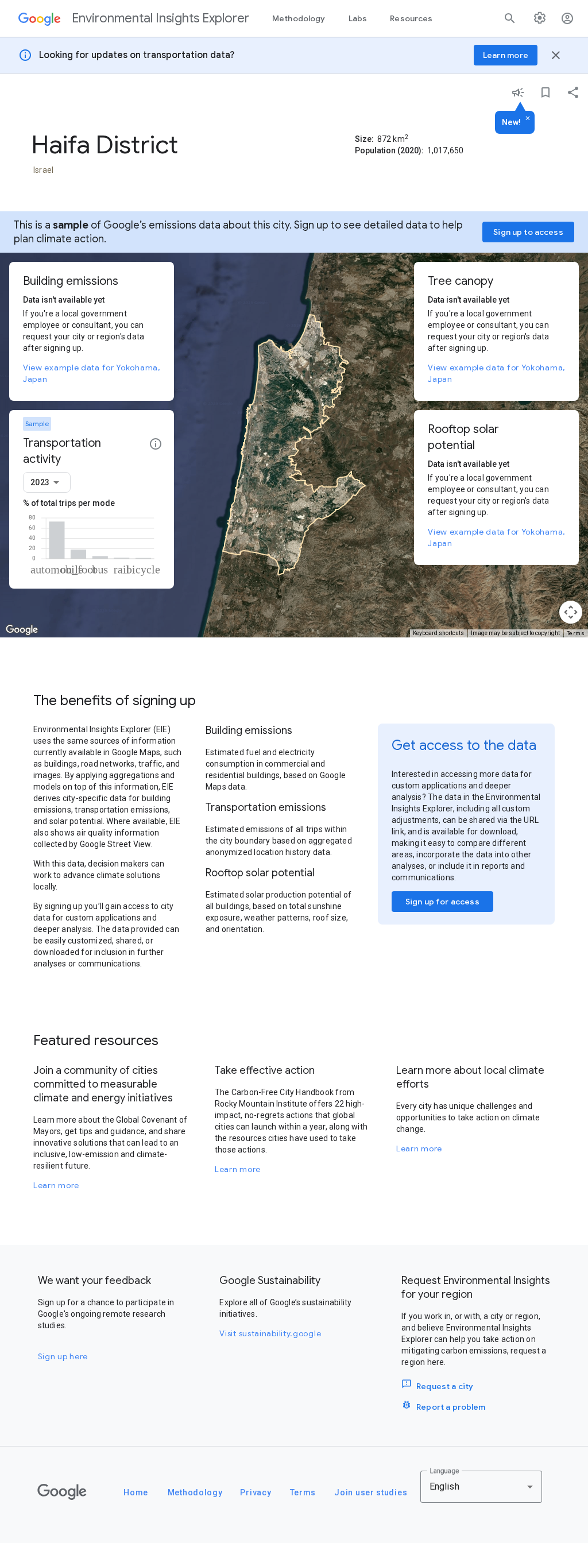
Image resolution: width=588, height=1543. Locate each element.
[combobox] (46, 482)
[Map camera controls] (570, 612)
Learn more (56, 1185)
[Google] (62, 1492)
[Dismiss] (527, 119)
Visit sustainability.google (270, 1333)
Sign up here (63, 1356)
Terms (576, 633)
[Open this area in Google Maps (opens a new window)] (22, 629)
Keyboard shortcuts (438, 633)
